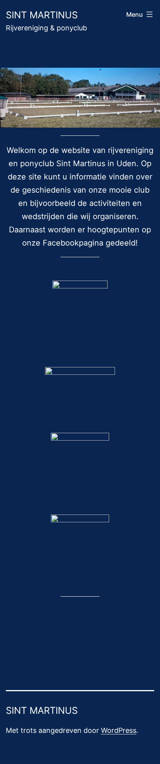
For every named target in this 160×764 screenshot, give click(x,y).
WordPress (118, 730)
